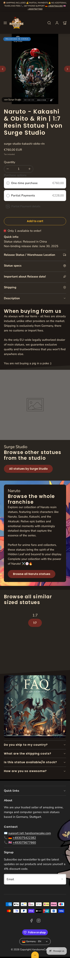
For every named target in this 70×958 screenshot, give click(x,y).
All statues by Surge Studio (28, 469)
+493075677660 (35, 9)
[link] (57, 23)
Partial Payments (23, 195)
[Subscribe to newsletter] (62, 879)
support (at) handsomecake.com (29, 833)
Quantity (9, 162)
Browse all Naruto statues (31, 574)
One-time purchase (24, 183)
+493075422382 (55, 6)
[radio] (8, 183)
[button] (5, 23)
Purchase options (15, 175)
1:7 (35, 623)
